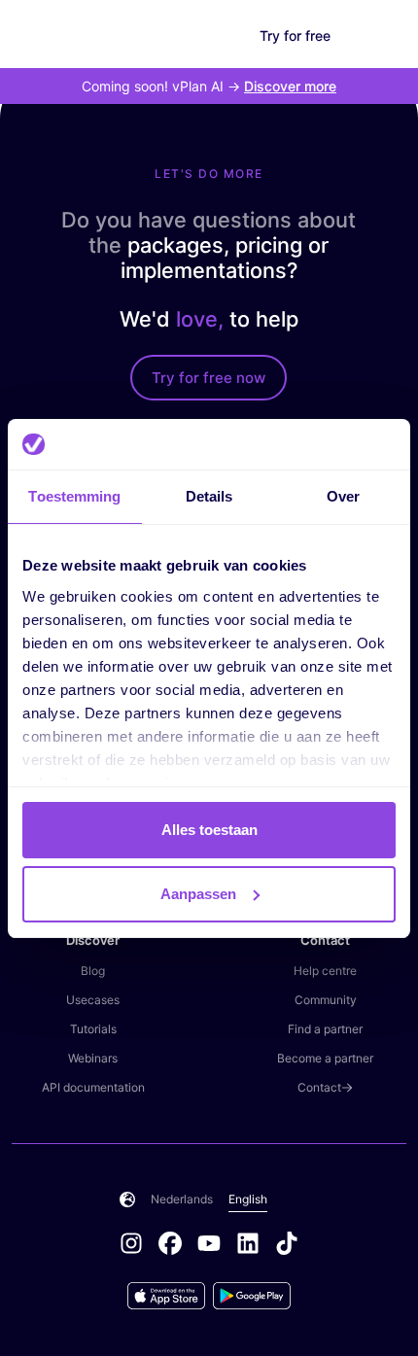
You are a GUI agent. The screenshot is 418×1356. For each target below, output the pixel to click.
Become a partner (325, 1058)
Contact (319, 1087)
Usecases (93, 999)
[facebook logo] (177, 1245)
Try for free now (208, 377)
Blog (93, 970)
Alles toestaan (209, 829)
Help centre (325, 970)
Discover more (290, 86)
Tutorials (93, 1029)
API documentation (93, 1087)
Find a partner (325, 1029)
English (247, 1199)
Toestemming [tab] (74, 496)
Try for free (295, 35)
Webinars (93, 1058)
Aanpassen (198, 894)
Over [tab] (343, 496)
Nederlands (182, 1199)
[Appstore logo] (170, 1295)
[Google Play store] (252, 1295)
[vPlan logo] (64, 35)
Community (326, 999)
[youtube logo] (216, 1245)
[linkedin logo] (255, 1245)
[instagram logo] (139, 1245)
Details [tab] (209, 496)
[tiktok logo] (286, 1245)
